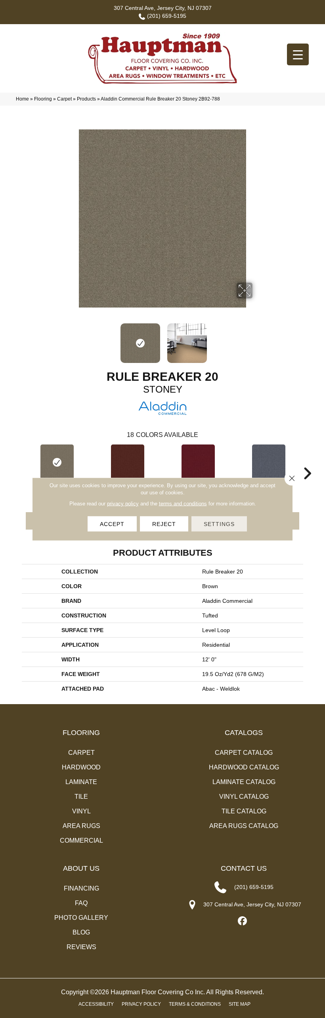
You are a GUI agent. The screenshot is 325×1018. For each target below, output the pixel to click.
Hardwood (81, 767)
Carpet (64, 99)
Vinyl (81, 811)
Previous (67, 339)
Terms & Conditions (195, 1004)
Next (258, 339)
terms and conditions (183, 504)
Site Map (239, 1004)
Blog (81, 932)
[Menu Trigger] (298, 54)
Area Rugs (81, 825)
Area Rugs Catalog (243, 825)
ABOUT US (81, 868)
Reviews (81, 947)
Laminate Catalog (243, 782)
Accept (112, 524)
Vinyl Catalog (244, 796)
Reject (164, 524)
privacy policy (123, 504)
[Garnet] (198, 462)
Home (22, 99)
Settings (219, 524)
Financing (81, 888)
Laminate (81, 782)
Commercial (81, 840)
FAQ (81, 903)
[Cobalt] (268, 462)
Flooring (43, 99)
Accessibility (96, 1004)
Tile (81, 796)
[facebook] (243, 921)
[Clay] (127, 462)
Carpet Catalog (244, 752)
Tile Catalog (244, 811)
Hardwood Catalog (244, 767)
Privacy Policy (141, 1004)
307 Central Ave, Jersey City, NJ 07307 (163, 8)
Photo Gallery (81, 917)
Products (86, 99)
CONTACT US (244, 868)
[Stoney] (57, 462)
